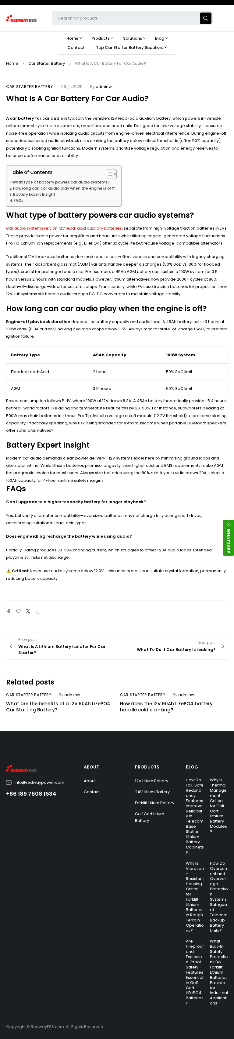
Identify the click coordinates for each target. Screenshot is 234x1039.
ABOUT (91, 767)
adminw (104, 86)
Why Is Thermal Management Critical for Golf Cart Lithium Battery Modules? (218, 805)
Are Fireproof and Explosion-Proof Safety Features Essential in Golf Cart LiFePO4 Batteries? (195, 972)
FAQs (18, 200)
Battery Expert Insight (34, 194)
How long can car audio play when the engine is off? (64, 188)
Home (12, 63)
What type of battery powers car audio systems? (61, 182)
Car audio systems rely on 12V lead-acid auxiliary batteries (64, 228)
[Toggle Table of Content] (108, 174)
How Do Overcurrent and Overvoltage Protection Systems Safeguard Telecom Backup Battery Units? (219, 896)
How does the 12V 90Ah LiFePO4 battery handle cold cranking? (166, 706)
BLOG (192, 767)
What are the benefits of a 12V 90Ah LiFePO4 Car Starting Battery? (58, 706)
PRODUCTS (147, 767)
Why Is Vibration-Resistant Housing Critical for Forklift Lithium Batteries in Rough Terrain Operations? (195, 896)
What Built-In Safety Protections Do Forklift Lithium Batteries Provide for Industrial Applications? (219, 972)
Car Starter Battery (46, 63)
